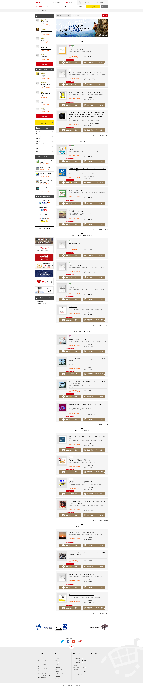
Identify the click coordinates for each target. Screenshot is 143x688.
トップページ (37, 10)
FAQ (80, 6)
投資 (37, 133)
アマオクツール (73, 307)
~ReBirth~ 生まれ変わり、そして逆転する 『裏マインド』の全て (86, 72)
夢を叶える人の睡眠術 (45, 167)
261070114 (50, 628)
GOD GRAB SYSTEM (74, 243)
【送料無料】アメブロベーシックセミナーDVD (81, 595)
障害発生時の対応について (79, 674)
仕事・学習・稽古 (40, 143)
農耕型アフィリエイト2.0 (75, 190)
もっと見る (44, 64)
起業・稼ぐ (38, 131)
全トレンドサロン (45, 40)
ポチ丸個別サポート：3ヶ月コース (78, 211)
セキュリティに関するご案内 (80, 671)
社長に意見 (58, 676)
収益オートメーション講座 (76, 49)
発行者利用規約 (78, 662)
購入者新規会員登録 (42, 673)
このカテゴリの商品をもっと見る (100, 135)
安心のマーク (73, 6)
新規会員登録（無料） (41, 6)
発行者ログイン (41, 670)
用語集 (57, 671)
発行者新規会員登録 (42, 677)
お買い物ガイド (59, 664)
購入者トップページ (42, 655)
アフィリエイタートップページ (44, 658)
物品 (37, 151)
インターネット (40, 136)
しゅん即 (43, 102)
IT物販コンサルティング (75, 265)
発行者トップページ (42, 660)
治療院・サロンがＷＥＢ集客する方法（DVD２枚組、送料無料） (86, 92)
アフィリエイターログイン (43, 668)
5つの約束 (65, 6)
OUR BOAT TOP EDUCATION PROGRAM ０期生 (82, 532)
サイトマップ (58, 678)
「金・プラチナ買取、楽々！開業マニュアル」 (81, 460)
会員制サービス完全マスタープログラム (79, 339)
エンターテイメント (41, 146)
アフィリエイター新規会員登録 (44, 675)
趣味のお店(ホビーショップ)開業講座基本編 (80, 482)
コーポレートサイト (97, 655)
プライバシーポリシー (78, 665)
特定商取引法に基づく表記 (79, 667)
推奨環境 (76, 669)
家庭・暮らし (39, 138)
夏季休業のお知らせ (41, 303)
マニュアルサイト (59, 669)
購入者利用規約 (78, 658)
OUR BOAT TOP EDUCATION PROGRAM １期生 (82, 574)
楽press (71, 149)
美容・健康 (38, 141)
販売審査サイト (59, 667)
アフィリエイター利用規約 (80, 660)
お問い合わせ (104, 6)
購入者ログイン (41, 666)
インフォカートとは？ (55, 6)
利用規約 (76, 655)
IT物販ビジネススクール (75, 287)
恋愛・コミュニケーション (42, 149)
